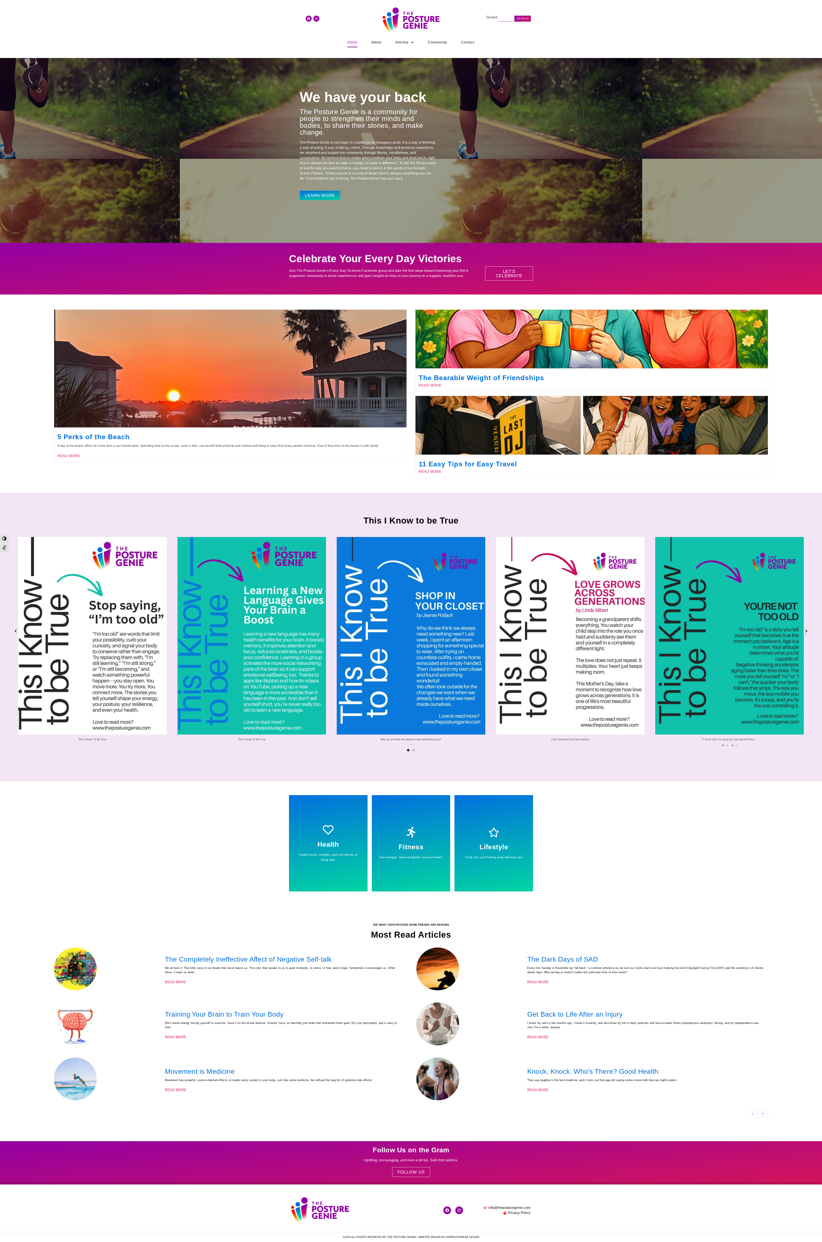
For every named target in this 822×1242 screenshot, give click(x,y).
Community (437, 42)
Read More (68, 456)
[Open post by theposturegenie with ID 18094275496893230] (411, 636)
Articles (401, 42)
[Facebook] (309, 19)
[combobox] (506, 19)
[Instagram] (316, 19)
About (376, 42)
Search (492, 17)
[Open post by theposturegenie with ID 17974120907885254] (729, 636)
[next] (763, 1114)
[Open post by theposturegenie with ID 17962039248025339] (92, 636)
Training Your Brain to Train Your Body (224, 1014)
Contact (467, 42)
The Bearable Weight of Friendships (481, 378)
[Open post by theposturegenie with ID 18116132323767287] (570, 636)
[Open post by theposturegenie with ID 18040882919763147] (251, 636)
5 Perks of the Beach (93, 437)
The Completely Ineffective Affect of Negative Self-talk (248, 959)
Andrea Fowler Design (462, 1237)
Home (352, 42)
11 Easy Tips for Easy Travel (468, 464)
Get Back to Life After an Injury (574, 1014)
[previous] (753, 1114)
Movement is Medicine (200, 1071)
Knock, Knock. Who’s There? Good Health (592, 1071)
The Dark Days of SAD (562, 959)
